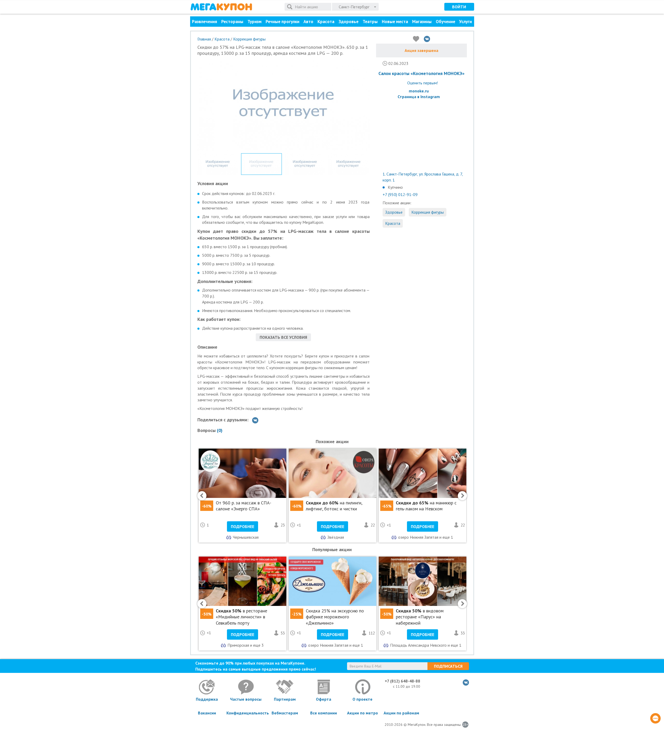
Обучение (445, 21)
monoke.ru (419, 90)
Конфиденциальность (245, 712)
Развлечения (204, 21)
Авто (308, 21)
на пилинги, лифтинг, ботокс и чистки (334, 506)
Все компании (323, 712)
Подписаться (448, 666)
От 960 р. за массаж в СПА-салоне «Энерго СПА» (243, 506)
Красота (325, 21)
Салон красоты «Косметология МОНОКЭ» (421, 73)
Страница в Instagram (419, 96)
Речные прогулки (282, 21)
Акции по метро (362, 712)
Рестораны (232, 21)
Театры (370, 21)
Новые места (395, 21)
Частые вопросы (245, 699)
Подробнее (242, 526)
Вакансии (207, 712)
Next (380, 101)
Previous (189, 101)
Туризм (254, 21)
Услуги (465, 21)
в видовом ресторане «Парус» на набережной (420, 617)
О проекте (362, 699)
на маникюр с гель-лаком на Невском (426, 506)
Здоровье (348, 21)
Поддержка (207, 699)
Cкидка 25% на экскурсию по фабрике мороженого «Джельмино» (335, 617)
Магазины (422, 21)
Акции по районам (401, 712)
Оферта (323, 699)
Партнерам (285, 699)
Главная (204, 39)
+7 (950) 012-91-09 (400, 194)
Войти (459, 6)
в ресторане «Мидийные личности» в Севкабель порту (241, 617)
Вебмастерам (285, 712)
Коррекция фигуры (249, 39)
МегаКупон (221, 7)
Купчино (395, 187)
